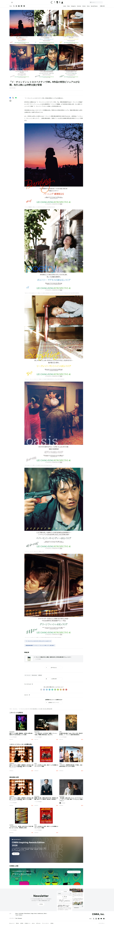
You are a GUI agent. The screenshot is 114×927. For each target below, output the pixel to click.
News (68, 6)
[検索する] (90, 2)
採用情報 (21, 923)
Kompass (20, 918)
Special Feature (94, 6)
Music (16, 913)
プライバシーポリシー (45, 923)
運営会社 (17, 923)
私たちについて (12, 923)
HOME (11, 708)
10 (66, 689)
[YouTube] (21, 6)
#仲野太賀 (40, 675)
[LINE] (24, 6)
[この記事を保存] (10, 101)
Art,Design (21, 913)
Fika (16, 918)
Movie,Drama (15, 708)
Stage (32, 913)
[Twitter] (14, 6)
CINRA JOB (102, 6)
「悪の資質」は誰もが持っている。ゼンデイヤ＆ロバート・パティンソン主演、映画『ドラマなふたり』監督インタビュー (71, 799)
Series (88, 6)
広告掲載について (27, 923)
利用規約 (52, 923)
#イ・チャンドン (27, 675)
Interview (79, 6)
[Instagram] (16, 6)
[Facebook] (19, 6)
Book (35, 913)
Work (45, 913)
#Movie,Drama (34, 675)
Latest (64, 6)
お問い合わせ (38, 923)
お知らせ (33, 923)
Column (84, 6)
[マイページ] (12, 2)
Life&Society (40, 913)
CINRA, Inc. (98, 914)
